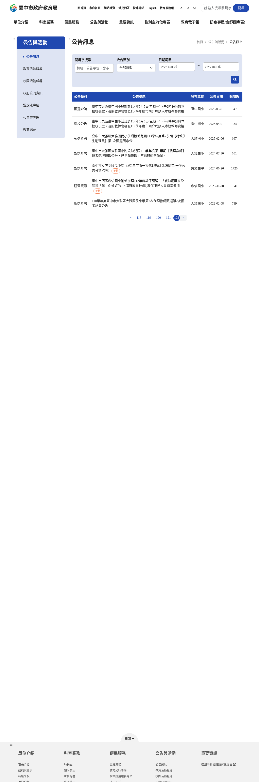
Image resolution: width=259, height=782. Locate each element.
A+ (194, 8)
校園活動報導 (32, 81)
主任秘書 (69, 776)
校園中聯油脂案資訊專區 (216, 764)
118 (139, 217)
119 (148, 217)
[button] (129, 737)
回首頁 (81, 8)
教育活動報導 (32, 69)
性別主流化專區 (157, 22)
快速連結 (138, 8)
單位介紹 (21, 22)
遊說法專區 (31, 105)
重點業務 (115, 764)
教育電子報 (190, 22)
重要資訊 (126, 22)
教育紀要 (29, 129)
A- (181, 8)
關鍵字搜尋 (83, 60)
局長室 (68, 764)
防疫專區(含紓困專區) (227, 22)
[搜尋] (235, 80)
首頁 (200, 42)
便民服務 (72, 22)
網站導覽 (109, 8)
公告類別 (123, 60)
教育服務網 (167, 8)
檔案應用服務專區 (121, 776)
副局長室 (69, 770)
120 (158, 217)
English (152, 8)
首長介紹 (24, 764)
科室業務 (46, 22)
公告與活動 (99, 22)
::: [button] (11, 744)
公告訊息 (32, 56)
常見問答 (124, 8)
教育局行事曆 (118, 770)
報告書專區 (31, 117)
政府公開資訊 (32, 93)
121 (168, 217)
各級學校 (24, 776)
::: (14, 39)
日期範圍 (165, 60)
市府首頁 (95, 8)
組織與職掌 (25, 770)
